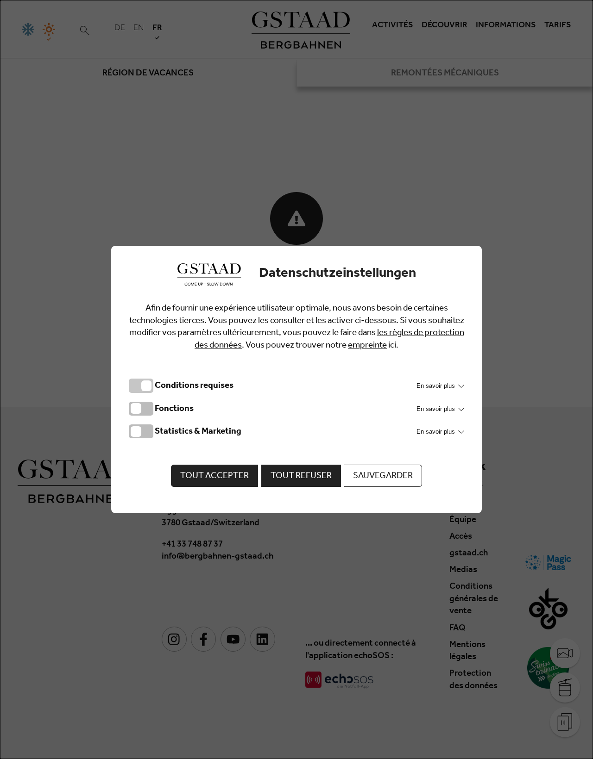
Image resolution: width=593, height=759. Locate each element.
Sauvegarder (383, 476)
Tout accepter (214, 476)
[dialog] (296, 379)
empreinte (367, 346)
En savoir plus (436, 385)
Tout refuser (301, 476)
